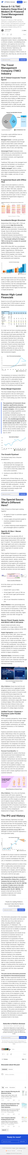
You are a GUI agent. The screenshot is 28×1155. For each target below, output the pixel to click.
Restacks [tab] (11, 1069)
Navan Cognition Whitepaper (14, 580)
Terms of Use (21, 1041)
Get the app (19, 1150)
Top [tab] (3, 1087)
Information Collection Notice (15, 1042)
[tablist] (7, 1069)
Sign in (25, 2)
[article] (14, 1096)
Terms (17, 1148)
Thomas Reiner (8, 29)
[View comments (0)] (7, 34)
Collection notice (22, 1148)
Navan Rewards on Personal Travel (14, 789)
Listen (24, 30)
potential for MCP (8, 646)
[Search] (25, 1087)
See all (4, 1130)
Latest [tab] (6, 1087)
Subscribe (19, 2)
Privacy (13, 1148)
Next (23, 1059)
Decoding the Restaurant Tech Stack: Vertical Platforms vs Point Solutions (10, 1105)
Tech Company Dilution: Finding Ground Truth (8, 1118)
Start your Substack (11, 1150)
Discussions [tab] (12, 1087)
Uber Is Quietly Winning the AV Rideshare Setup (10, 1092)
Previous (6, 1059)
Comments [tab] (4, 1069)
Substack (8, 1153)
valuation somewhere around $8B (11, 829)
